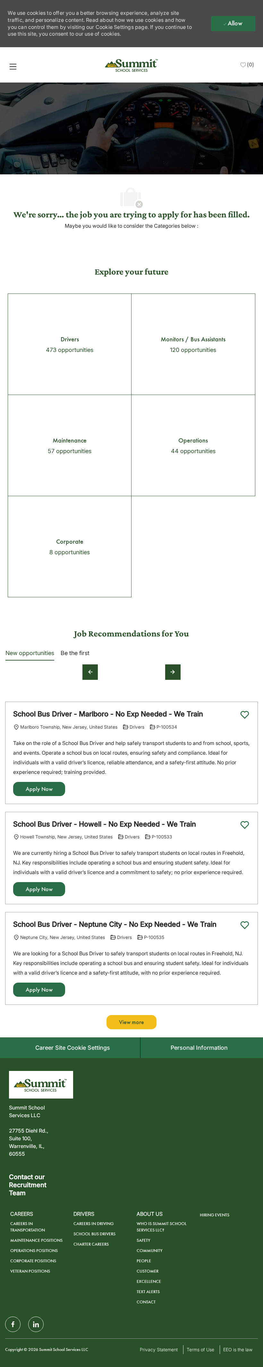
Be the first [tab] (75, 653)
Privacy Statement (159, 1349)
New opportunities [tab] (29, 653)
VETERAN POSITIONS (30, 1271)
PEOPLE (144, 1261)
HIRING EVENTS (214, 1215)
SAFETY (143, 1240)
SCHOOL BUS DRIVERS (94, 1234)
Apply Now (39, 789)
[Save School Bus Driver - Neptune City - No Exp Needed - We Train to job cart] (245, 925)
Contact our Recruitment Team (28, 1185)
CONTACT (146, 1302)
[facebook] (13, 1324)
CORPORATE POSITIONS (33, 1261)
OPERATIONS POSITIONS (34, 1250)
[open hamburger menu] (13, 66)
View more (131, 1022)
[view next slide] (173, 672)
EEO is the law (237, 1349)
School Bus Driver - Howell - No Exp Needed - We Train (104, 824)
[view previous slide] (90, 672)
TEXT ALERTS (148, 1291)
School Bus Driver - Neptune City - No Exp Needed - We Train (114, 924)
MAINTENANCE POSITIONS (36, 1240)
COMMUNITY (150, 1250)
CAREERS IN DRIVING (93, 1223)
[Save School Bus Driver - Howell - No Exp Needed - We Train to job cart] (245, 825)
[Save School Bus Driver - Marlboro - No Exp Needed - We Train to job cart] (245, 715)
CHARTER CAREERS (91, 1244)
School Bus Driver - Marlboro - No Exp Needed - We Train (108, 714)
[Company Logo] (132, 64)
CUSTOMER (147, 1271)
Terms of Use (200, 1349)
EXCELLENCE (149, 1281)
